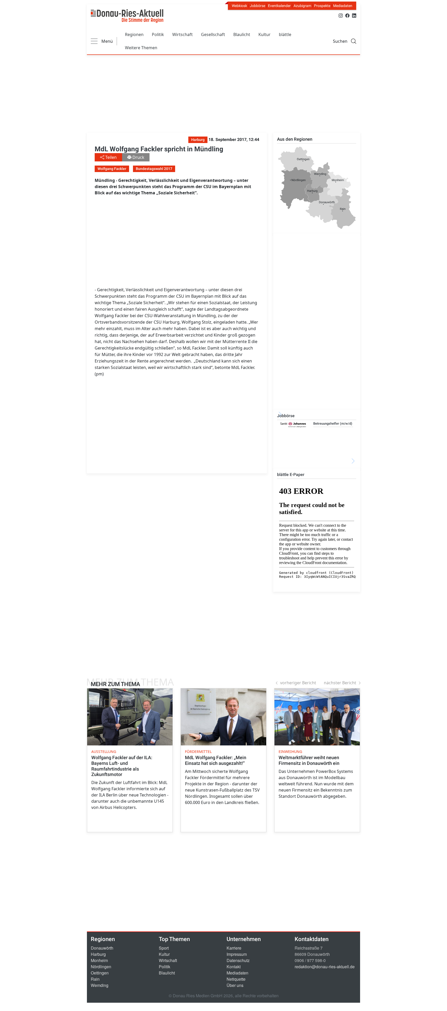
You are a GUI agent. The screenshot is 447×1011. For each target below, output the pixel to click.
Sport (164, 948)
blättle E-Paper (290, 474)
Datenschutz (238, 960)
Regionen (134, 34)
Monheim (99, 960)
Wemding (99, 985)
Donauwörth (102, 948)
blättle (285, 34)
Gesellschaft (213, 34)
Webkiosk (239, 6)
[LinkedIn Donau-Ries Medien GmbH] (354, 15)
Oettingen (100, 973)
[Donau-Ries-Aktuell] (127, 16)
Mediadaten (342, 6)
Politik (158, 34)
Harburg (98, 954)
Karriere (234, 948)
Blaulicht (241, 34)
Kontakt (234, 967)
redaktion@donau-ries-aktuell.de (325, 967)
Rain (95, 979)
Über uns (235, 985)
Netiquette (236, 979)
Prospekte (322, 6)
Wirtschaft (182, 34)
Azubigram (302, 6)
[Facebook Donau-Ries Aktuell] (347, 15)
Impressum (237, 954)
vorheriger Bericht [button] (298, 683)
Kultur (264, 34)
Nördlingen (101, 967)
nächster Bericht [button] (340, 683)
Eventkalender (279, 6)
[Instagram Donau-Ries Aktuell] (341, 15)
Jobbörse (257, 6)
